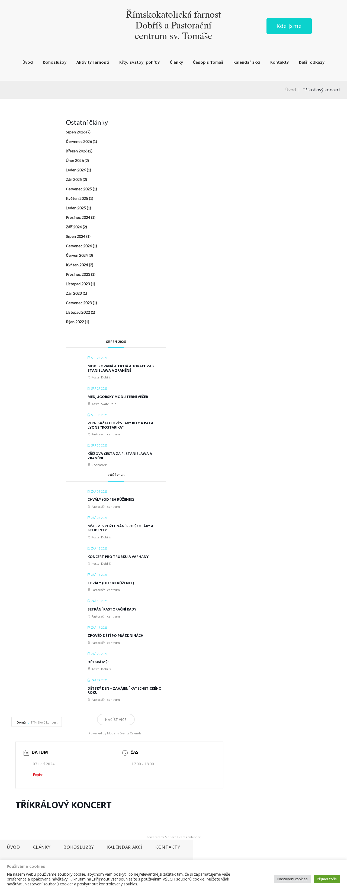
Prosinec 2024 (78, 217)
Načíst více (116, 719)
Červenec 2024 (79, 245)
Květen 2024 (77, 264)
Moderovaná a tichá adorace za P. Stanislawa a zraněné (122, 368)
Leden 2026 (76, 170)
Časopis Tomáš (208, 62)
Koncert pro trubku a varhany (118, 556)
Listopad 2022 (78, 312)
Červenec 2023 (79, 302)
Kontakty (279, 62)
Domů (22, 722)
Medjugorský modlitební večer (118, 396)
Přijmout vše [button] (327, 878)
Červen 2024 (77, 255)
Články (176, 62)
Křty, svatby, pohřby (139, 62)
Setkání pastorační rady (112, 609)
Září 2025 (74, 179)
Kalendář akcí (246, 62)
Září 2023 (74, 293)
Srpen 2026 (75, 132)
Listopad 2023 (78, 283)
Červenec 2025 (79, 189)
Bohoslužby (54, 62)
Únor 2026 (75, 160)
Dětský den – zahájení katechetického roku (125, 690)
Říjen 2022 (75, 321)
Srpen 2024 (75, 236)
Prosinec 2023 (78, 274)
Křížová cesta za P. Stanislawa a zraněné (120, 455)
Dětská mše (98, 662)
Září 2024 (74, 226)
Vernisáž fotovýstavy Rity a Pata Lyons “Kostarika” (120, 425)
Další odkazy (311, 62)
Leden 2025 (76, 207)
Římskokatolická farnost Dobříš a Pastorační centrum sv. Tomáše (173, 24)
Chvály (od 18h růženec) (111, 499)
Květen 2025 (77, 198)
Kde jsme (289, 26)
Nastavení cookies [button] (292, 878)
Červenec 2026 (79, 141)
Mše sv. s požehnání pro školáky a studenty (120, 528)
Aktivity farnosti (92, 62)
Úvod (28, 62)
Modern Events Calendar (125, 733)
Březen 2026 (76, 151)
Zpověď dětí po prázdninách (115, 635)
